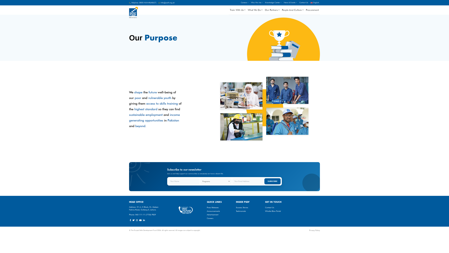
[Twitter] (133, 220)
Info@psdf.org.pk (168, 3)
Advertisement (212, 215)
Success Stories (242, 207)
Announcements (213, 211)
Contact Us (269, 207)
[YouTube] (140, 220)
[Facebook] (130, 220)
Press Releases (213, 207)
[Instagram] (137, 220)
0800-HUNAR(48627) (147, 3)
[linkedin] (144, 220)
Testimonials (241, 211)
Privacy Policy (314, 230)
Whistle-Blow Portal (273, 211)
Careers (210, 218)
